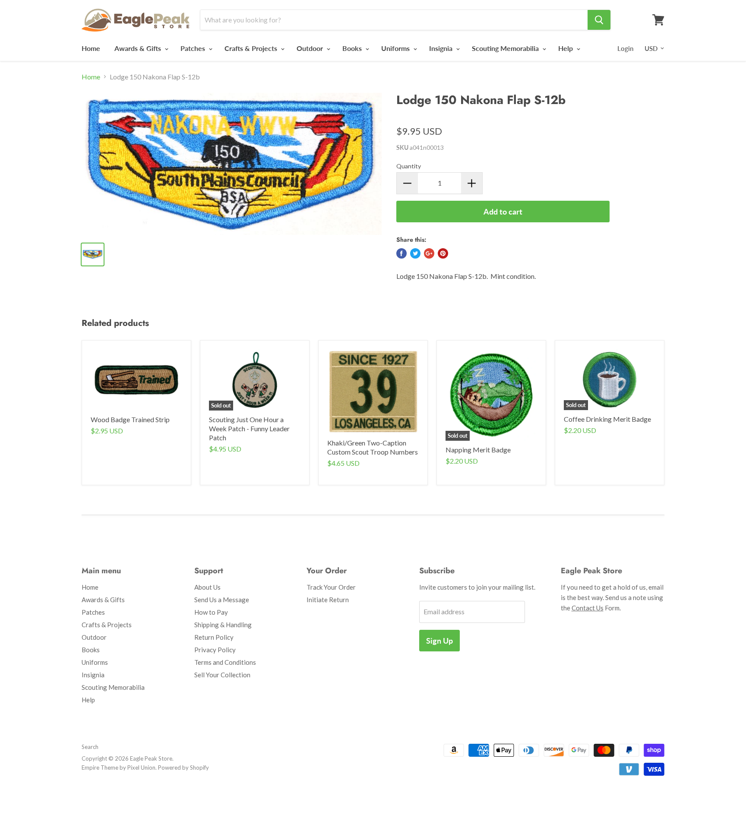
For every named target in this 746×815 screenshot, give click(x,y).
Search (90, 746)
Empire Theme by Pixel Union (118, 767)
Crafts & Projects (251, 48)
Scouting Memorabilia (506, 48)
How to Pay (211, 612)
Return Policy (214, 637)
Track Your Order (331, 587)
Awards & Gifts (138, 48)
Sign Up (439, 640)
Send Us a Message (221, 599)
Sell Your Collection (222, 675)
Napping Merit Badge (478, 449)
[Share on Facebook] (401, 253)
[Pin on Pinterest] (443, 253)
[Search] (599, 20)
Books (353, 48)
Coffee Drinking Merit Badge (607, 419)
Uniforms (396, 48)
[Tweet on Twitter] (415, 253)
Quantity (408, 166)
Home (91, 48)
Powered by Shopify (183, 767)
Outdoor (311, 48)
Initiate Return (328, 599)
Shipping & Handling (223, 625)
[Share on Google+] (429, 253)
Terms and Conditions (225, 662)
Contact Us (588, 608)
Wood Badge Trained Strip (130, 419)
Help (566, 48)
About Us (207, 587)
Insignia (441, 48)
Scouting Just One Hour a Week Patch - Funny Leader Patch (249, 428)
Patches (193, 48)
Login (625, 48)
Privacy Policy (215, 650)
